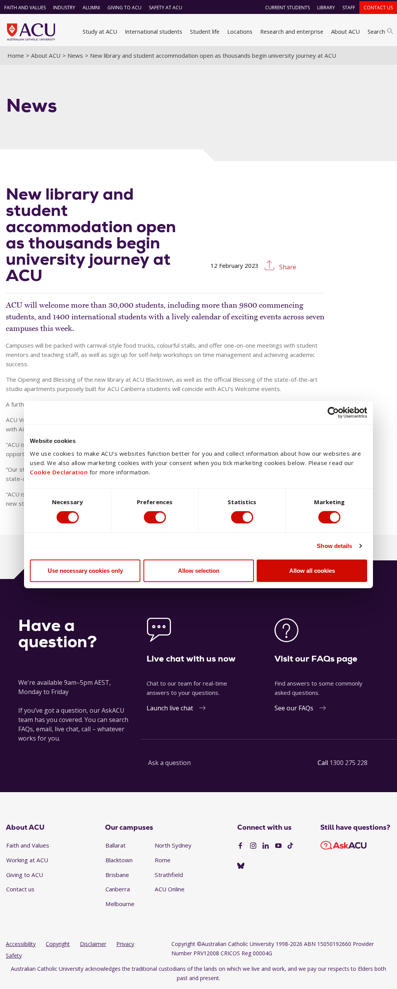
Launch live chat (170, 708)
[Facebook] (240, 846)
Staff (348, 7)
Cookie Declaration (59, 472)
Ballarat (115, 845)
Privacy (125, 944)
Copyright (58, 944)
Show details (334, 546)
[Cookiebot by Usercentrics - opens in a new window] (333, 413)
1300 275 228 (349, 762)
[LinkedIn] (265, 846)
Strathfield (169, 875)
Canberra (117, 889)
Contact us (378, 7)
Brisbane (117, 875)
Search (376, 31)
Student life (204, 31)
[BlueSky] (240, 866)
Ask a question (169, 762)
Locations (239, 31)
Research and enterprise (291, 31)
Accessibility (21, 944)
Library (326, 7)
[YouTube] (278, 846)
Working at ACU (27, 860)
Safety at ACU (165, 7)
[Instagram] (253, 846)
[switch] (155, 517)
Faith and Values (25, 7)
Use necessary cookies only (85, 570)
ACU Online (170, 889)
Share (287, 267)
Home (15, 55)
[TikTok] (290, 846)
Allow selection (198, 570)
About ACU (345, 31)
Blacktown (119, 860)
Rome (163, 860)
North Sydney (173, 845)
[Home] (31, 32)
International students (153, 31)
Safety (14, 955)
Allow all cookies (312, 570)
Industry (64, 7)
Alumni (91, 7)
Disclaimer (93, 944)
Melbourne (120, 904)
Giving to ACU (124, 7)
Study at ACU (100, 31)
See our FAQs (293, 708)
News (75, 55)
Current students (287, 7)
